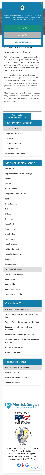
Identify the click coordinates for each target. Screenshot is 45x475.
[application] (22, 237)
